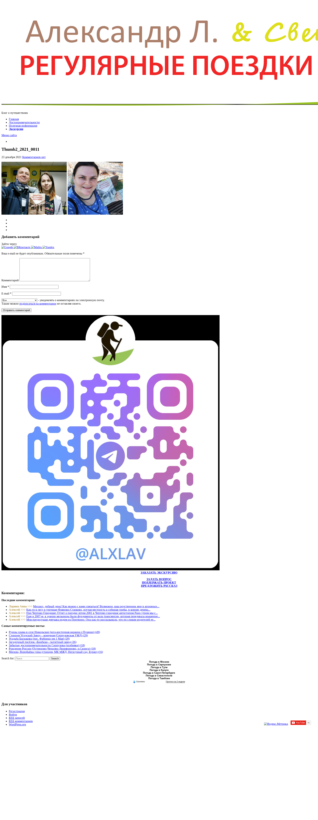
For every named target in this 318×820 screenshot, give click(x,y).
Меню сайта (9, 135)
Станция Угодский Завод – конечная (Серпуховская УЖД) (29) (48, 635)
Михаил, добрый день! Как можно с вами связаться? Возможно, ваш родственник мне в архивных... (96, 606)
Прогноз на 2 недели (175, 681)
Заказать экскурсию (159, 572)
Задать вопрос (159, 579)
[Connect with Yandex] (48, 247)
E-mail (6, 293)
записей (17, 717)
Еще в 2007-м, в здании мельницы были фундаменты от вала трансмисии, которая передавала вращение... (93, 616)
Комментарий (10, 280)
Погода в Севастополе (159, 675)
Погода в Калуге (159, 670)
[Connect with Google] (7, 247)
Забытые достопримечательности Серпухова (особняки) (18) (47, 645)
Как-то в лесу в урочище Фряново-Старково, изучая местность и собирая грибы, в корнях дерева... (88, 609)
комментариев (21, 721)
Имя (5, 286)
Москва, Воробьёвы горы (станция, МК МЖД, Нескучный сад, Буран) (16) (56, 651)
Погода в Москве (159, 661)
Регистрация (17, 711)
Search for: (7, 658)
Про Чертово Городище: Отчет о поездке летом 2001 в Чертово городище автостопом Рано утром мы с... (92, 613)
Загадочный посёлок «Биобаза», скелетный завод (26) (42, 642)
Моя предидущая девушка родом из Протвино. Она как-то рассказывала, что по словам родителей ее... (91, 619)
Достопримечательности (24, 122)
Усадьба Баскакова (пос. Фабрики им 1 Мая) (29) (39, 638)
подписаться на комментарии (37, 303)
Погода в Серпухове (159, 664)
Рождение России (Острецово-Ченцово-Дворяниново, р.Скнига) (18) (52, 648)
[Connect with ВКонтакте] (22, 247)
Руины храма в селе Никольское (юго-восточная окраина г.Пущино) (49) (54, 632)
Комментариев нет (34, 157)
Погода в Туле (159, 667)
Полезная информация (23, 125)
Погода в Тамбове (159, 678)
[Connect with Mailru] (37, 247)
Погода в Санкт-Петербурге (159, 672)
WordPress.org (17, 724)
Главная (14, 119)
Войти (13, 714)
